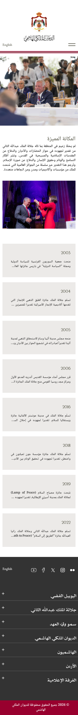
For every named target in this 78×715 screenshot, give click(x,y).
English (7, 44)
